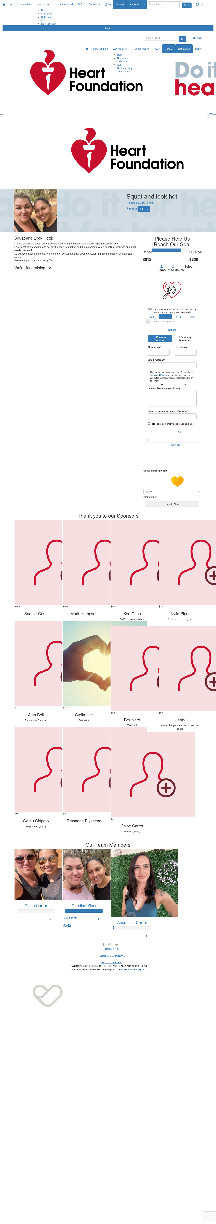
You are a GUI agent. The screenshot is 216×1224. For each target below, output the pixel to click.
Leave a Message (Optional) (164, 388)
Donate (120, 4)
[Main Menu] (1, 114)
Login (108, 28)
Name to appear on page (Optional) (168, 411)
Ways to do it (120, 48)
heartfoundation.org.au (133, 969)
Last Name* (181, 347)
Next (179, 431)
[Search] (185, 5)
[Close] (214, 114)
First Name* (154, 347)
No (185, 384)
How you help (100, 48)
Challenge (46, 13)
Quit (43, 20)
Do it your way (48, 23)
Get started (184, 48)
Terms (153, 374)
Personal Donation (160, 338)
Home (198, 48)
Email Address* (156, 359)
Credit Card (174, 444)
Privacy (163, 374)
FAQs (157, 48)
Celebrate (46, 17)
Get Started (135, 4)
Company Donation (185, 338)
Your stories (123, 71)
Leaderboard (142, 48)
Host (119, 54)
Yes (161, 384)
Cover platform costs (155, 470)
